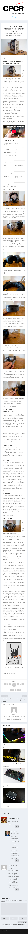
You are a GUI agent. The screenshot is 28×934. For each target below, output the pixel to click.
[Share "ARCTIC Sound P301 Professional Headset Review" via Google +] (10, 683)
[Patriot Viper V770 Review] (14, 775)
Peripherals (8, 35)
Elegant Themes (11, 930)
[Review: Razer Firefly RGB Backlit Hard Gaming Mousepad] (14, 735)
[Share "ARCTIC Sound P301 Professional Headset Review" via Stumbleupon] (23, 683)
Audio (21, 33)
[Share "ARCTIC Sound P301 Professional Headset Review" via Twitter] (7, 683)
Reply (17, 826)
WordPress (23, 930)
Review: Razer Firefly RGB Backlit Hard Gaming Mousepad (14, 745)
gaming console (7, 95)
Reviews (12, 35)
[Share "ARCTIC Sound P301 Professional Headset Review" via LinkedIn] (18, 683)
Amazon (4, 579)
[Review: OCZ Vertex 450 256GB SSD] (14, 795)
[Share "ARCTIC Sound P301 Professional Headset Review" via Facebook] (5, 683)
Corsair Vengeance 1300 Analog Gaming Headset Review (12, 764)
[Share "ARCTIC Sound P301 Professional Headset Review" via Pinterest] (15, 683)
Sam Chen (14, 831)
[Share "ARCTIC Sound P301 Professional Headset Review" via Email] (12, 686)
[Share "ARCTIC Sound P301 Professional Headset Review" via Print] (15, 686)
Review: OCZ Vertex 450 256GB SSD (11, 805)
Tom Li (11, 33)
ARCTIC (11, 667)
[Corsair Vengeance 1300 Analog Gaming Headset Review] (14, 755)
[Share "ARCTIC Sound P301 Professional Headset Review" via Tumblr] (12, 683)
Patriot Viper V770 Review (9, 785)
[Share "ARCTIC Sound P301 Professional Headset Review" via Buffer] (20, 683)
